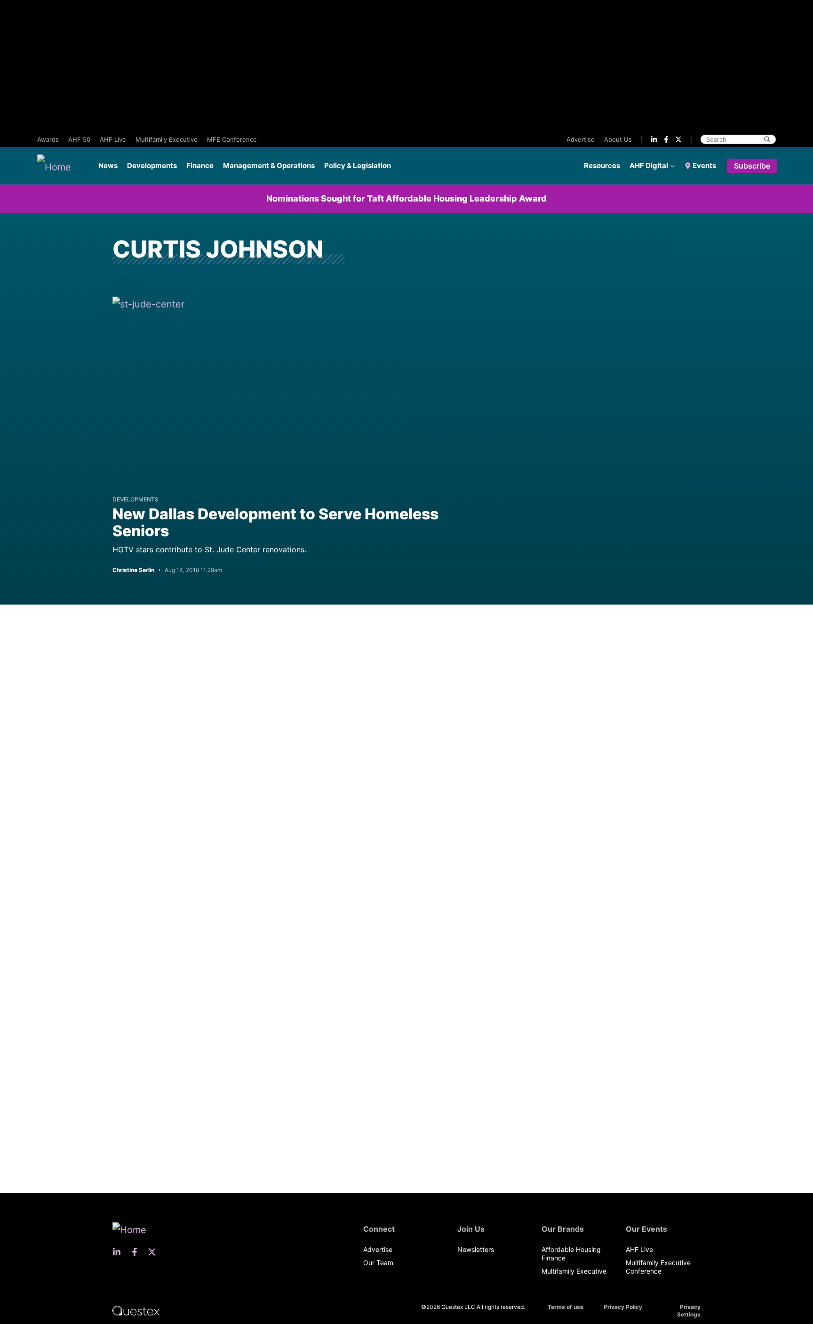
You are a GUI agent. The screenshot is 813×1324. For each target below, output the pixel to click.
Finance (200, 165)
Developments (152, 165)
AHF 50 (79, 139)
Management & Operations (269, 165)
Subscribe (752, 165)
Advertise (580, 139)
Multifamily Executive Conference (658, 1267)
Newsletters (475, 1249)
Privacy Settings (689, 1310)
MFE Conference (232, 139)
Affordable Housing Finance (571, 1253)
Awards (48, 139)
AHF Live (113, 139)
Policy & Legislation (357, 165)
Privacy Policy (623, 1306)
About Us (618, 139)
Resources (602, 165)
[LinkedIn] (654, 139)
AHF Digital (649, 165)
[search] (767, 139)
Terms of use (565, 1306)
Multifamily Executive (167, 139)
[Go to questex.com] (135, 1310)
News (108, 165)
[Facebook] (666, 139)
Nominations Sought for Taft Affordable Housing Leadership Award (406, 198)
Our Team (378, 1263)
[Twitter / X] (678, 139)
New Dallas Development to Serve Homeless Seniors (275, 522)
